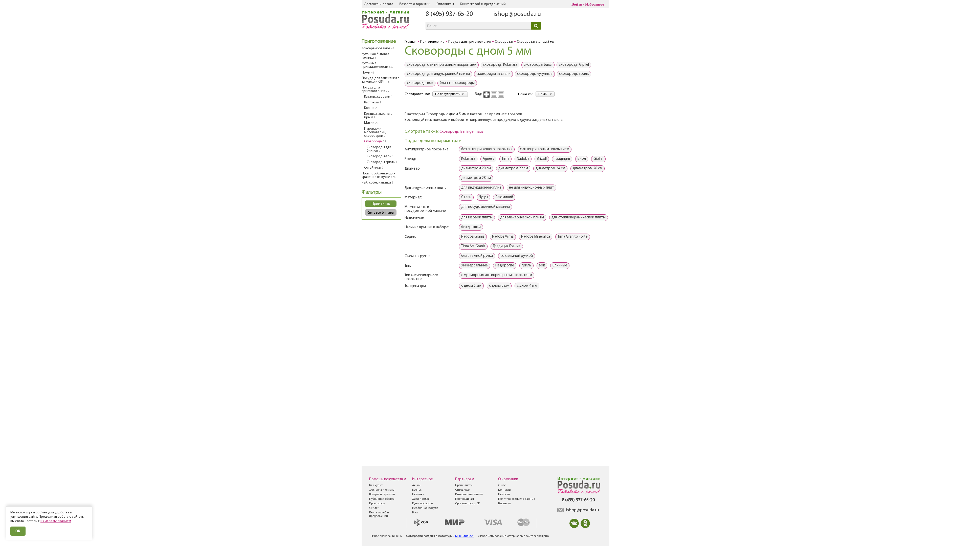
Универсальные (474, 265)
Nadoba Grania (472, 237)
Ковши (370, 108)
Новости (504, 494)
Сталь (466, 197)
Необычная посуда (425, 508)
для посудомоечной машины (485, 207)
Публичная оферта (381, 498)
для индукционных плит (481, 188)
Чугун (483, 197)
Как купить (376, 485)
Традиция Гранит (507, 246)
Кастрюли (372, 102)
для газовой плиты (477, 217)
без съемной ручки (477, 256)
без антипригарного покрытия (486, 149)
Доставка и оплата (378, 4)
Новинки (418, 494)
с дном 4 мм (527, 286)
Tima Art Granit (473, 246)
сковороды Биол (538, 65)
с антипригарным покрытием (544, 149)
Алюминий (504, 197)
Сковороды (375, 141)
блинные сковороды (457, 83)
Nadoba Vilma (503, 237)
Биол (582, 159)
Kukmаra (468, 159)
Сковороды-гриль (382, 162)
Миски (371, 123)
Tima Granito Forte (573, 237)
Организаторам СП (467, 503)
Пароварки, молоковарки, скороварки (375, 132)
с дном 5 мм (499, 286)
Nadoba (523, 159)
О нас (502, 485)
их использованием (55, 521)
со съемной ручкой (516, 256)
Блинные (560, 265)
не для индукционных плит (531, 188)
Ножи (368, 73)
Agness (488, 159)
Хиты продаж (421, 498)
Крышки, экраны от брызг (379, 115)
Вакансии (504, 503)
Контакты (504, 489)
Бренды (417, 489)
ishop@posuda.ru (517, 14)
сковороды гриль (574, 74)
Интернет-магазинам (469, 494)
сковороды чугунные (535, 74)
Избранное (594, 4)
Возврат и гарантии (414, 4)
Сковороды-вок (380, 156)
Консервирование (378, 48)
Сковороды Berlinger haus (461, 132)
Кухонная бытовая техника (375, 56)
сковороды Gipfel (574, 65)
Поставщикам (464, 498)
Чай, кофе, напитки (378, 183)
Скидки (374, 508)
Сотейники (373, 168)
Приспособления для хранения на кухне (378, 175)
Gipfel (598, 159)
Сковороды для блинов (379, 149)
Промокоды (377, 503)
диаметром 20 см (476, 168)
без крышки (471, 227)
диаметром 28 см (476, 178)
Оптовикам (445, 4)
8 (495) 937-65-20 (449, 14)
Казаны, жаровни (378, 97)
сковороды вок (420, 83)
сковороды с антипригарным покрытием (441, 65)
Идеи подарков (422, 503)
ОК (17, 531)
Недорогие (504, 265)
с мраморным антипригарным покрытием (496, 275)
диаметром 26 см (587, 168)
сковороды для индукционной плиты (438, 74)
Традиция (562, 159)
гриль (526, 265)
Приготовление (379, 41)
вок (542, 265)
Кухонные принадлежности (377, 65)
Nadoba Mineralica (535, 237)
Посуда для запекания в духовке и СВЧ (381, 80)
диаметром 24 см (550, 168)
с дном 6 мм (471, 286)
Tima (505, 159)
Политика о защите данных (516, 498)
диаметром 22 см (513, 168)
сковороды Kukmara (500, 65)
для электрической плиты (522, 217)
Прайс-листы (464, 485)
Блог (415, 512)
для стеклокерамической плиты (578, 217)
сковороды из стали (493, 74)
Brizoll (542, 159)
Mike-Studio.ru (464, 536)
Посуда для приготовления (375, 89)
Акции (416, 485)
